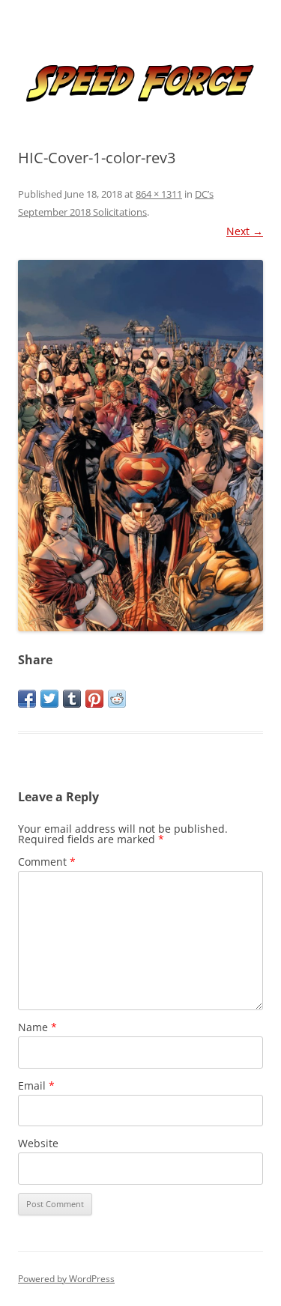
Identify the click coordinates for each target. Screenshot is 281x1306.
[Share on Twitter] (49, 699)
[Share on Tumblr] (72, 699)
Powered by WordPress (66, 1278)
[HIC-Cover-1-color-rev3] (140, 445)
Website (38, 1143)
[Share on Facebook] (27, 699)
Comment (47, 861)
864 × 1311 (159, 194)
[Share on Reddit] (117, 699)
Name (37, 1027)
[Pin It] (94, 699)
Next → (244, 231)
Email (36, 1085)
